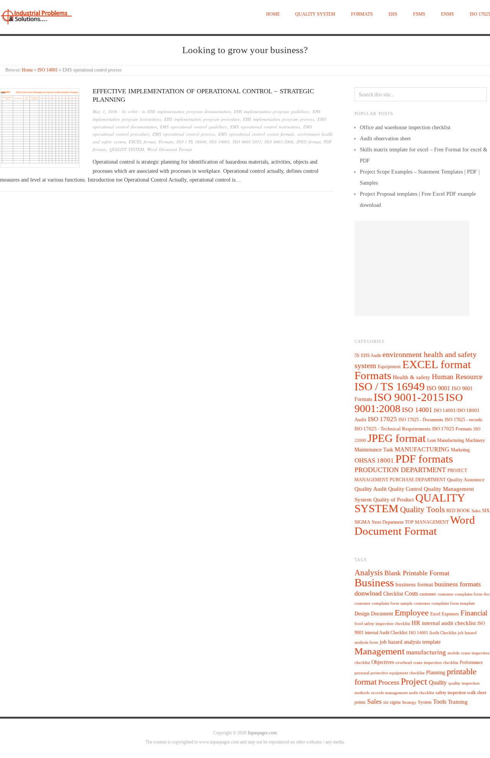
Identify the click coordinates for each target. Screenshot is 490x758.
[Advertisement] (411, 268)
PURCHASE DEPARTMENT (418, 479)
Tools (439, 701)
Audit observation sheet (385, 138)
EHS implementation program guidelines (271, 111)
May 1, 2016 (105, 111)
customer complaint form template (444, 603)
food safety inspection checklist (382, 624)
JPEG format (308, 141)
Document (382, 614)
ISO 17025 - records (463, 419)
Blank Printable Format (416, 573)
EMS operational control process (183, 134)
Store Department (387, 522)
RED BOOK (458, 510)
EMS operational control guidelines (193, 127)
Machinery (475, 440)
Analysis (368, 572)
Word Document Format (169, 149)
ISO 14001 (48, 70)
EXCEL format (142, 141)
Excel (435, 614)
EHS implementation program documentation (189, 111)
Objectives (382, 662)
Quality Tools (422, 509)
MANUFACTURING (422, 449)
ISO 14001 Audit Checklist (432, 633)
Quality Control (405, 489)
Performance (471, 662)
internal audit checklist (449, 623)
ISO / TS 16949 (191, 141)
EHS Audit (371, 355)
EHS (393, 14)
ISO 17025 (480, 14)
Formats (362, 14)
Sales (476, 510)
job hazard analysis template (410, 642)
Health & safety (411, 377)
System (424, 702)
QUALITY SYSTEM (315, 14)
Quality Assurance (466, 479)
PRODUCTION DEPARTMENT (400, 470)
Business (374, 582)
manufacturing (426, 652)
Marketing (460, 450)
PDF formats (424, 459)
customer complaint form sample (383, 603)
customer (428, 594)
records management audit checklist (402, 693)
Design (361, 614)
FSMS (419, 14)
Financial (474, 613)
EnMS (447, 14)
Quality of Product (393, 500)
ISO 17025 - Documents (421, 419)
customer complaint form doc (464, 594)
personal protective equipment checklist (389, 673)
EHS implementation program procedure (202, 119)
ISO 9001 (438, 388)
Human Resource (457, 377)
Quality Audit (370, 489)
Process (388, 682)
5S (356, 355)
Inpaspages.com (262, 732)
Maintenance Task (373, 449)
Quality (438, 682)
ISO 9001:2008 (279, 141)
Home (273, 14)
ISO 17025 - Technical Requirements (392, 429)
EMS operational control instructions (265, 127)
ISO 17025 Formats (452, 429)
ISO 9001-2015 (247, 141)
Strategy (409, 702)
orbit (132, 111)
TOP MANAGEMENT (427, 522)
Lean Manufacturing (445, 440)
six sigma (391, 702)
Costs (411, 593)
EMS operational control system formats (256, 134)
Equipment (389, 366)
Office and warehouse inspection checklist (405, 127)
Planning (435, 672)
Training (458, 702)
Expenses (450, 614)
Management (379, 651)
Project (414, 682)
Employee (412, 612)
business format (414, 584)
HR (416, 623)
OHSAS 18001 (374, 460)
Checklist (393, 594)
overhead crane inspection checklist (426, 663)
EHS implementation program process (278, 119)
